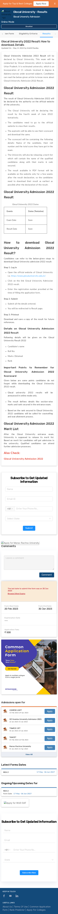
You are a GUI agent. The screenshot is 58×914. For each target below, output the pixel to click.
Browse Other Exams (16, 594)
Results (46, 33)
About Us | (8, 906)
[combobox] (29, 518)
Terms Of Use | (22, 906)
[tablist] (29, 33)
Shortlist (29, 26)
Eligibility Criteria (28, 33)
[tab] (28, 33)
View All (29, 754)
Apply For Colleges (36, 909)
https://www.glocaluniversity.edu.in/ (28, 276)
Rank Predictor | (18, 909)
